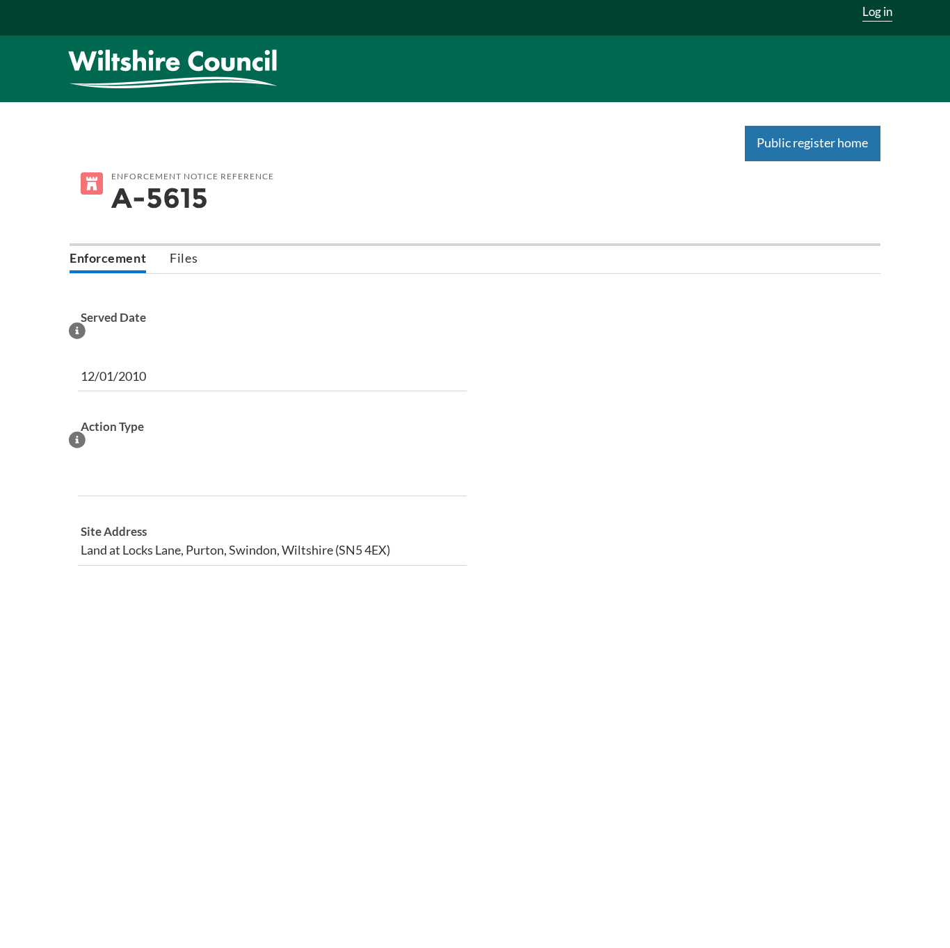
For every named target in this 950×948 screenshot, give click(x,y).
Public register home (812, 142)
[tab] (108, 259)
